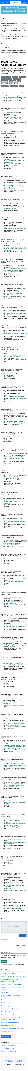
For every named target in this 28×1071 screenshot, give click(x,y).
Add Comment (22, 935)
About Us (18, 1061)
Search (24, 2)
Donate (4, 961)
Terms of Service (18, 1060)
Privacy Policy (8, 1060)
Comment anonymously (11, 935)
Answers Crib (4, 2)
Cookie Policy (11, 1061)
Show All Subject (6, 1036)
